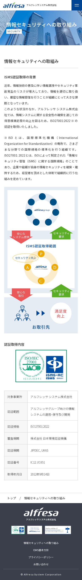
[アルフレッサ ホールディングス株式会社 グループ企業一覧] (34, 530)
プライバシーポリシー (41, 557)
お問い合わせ (41, 564)
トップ (11, 498)
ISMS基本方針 (41, 550)
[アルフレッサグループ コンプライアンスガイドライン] (58, 530)
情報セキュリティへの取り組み (41, 543)
